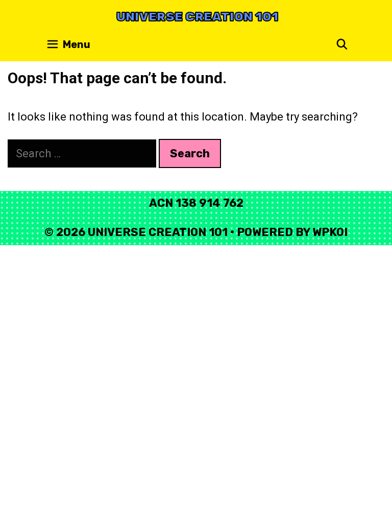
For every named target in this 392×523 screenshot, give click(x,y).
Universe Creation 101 (197, 16)
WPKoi (330, 232)
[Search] (342, 45)
